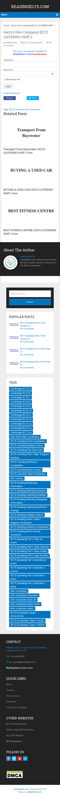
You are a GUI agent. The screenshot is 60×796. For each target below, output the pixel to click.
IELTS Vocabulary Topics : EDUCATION (23, 614)
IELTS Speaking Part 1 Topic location (29, 555)
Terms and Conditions (16, 707)
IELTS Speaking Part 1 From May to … (35, 350)
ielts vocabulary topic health (25, 604)
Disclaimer (11, 702)
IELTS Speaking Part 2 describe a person (27, 569)
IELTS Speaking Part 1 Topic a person (29, 547)
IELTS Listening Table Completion (28, 474)
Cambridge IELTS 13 (21, 423)
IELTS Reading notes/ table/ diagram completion (25, 521)
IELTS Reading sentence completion (29, 527)
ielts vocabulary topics (22, 608)
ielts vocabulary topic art (23, 599)
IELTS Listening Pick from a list (26, 450)
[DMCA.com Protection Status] (14, 778)
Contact (10, 690)
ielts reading (16, 478)
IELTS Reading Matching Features (28, 490)
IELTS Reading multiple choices (26, 515)
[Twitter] (14, 758)
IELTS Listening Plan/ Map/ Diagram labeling (29, 456)
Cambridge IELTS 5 (20, 388)
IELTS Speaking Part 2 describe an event (28, 562)
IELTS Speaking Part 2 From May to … (35, 363)
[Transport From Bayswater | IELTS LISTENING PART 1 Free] (30, 132)
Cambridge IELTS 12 (21, 419)
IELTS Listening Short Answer (25, 469)
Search (30, 302)
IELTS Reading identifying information (23, 485)
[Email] (25, 758)
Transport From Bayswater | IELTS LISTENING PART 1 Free (24, 150)
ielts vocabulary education (24, 595)
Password (8, 70)
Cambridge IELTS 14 (21, 428)
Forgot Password (11, 93)
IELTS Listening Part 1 (33, 42)
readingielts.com (30, 6)
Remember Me (12, 79)
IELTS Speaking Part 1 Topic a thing (28, 551)
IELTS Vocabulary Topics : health (27, 620)
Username (8, 60)
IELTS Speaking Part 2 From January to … (33, 337)
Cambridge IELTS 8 (20, 401)
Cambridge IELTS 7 (20, 397)
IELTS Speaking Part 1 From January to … (33, 324)
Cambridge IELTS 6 (20, 393)
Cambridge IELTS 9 (20, 406)
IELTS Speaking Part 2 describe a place (27, 577)
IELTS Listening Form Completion (24, 109)
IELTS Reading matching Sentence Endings (28, 509)
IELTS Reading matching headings (28, 495)
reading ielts (11, 42)
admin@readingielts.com (24, 662)
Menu (4, 15)
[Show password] (53, 74)
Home (6, 25)
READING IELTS (35, 792)
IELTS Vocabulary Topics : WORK (27, 625)
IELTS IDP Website (14, 735)
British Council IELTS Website (20, 730)
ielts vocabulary (18, 591)
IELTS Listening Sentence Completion (23, 464)
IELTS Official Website (16, 724)
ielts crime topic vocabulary (24, 436)
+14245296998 (18, 656)
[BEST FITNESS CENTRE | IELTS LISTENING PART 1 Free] (30, 213)
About (9, 684)
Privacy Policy (12, 696)
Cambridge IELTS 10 (21, 410)
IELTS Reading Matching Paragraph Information (28, 501)
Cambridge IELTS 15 (21, 432)
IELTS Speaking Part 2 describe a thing (27, 585)
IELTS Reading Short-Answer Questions (25, 533)
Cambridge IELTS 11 (20, 415)
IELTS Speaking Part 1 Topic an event (26, 541)
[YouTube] (19, 758)
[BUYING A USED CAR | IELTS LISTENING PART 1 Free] (30, 172)
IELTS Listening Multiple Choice (26, 445)
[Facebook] (8, 758)
